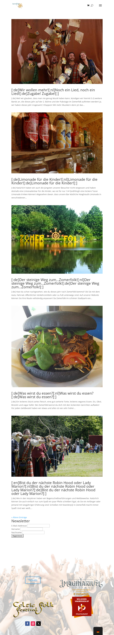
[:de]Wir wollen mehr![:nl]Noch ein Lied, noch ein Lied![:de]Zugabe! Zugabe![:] (53, 91)
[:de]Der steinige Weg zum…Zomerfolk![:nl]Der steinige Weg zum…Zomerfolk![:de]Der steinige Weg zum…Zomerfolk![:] (55, 283)
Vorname (15, 529)
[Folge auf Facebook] (27, 623)
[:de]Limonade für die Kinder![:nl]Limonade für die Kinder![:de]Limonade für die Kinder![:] (54, 181)
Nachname (16, 532)
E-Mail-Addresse (19, 525)
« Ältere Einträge (19, 517)
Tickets (32, 580)
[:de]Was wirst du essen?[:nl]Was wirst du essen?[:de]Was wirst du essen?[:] (52, 395)
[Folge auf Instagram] (33, 623)
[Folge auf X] (38, 623)
